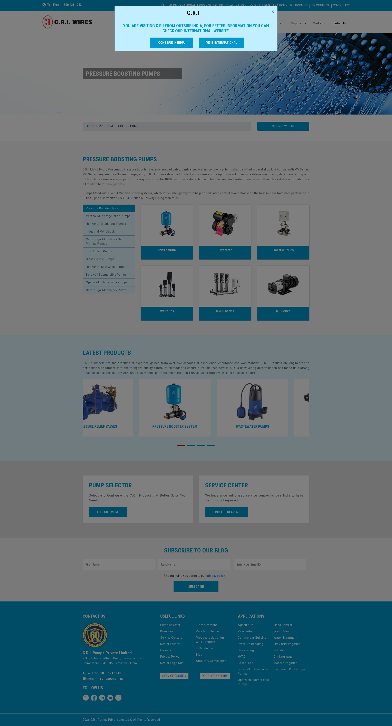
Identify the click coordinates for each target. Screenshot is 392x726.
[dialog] (196, 363)
